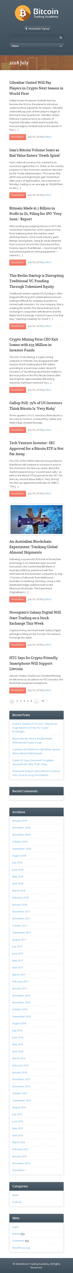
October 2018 (19, 841)
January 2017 (19, 988)
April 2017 (17, 967)
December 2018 (21, 827)
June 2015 (17, 1121)
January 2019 (19, 820)
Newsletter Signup (39, 28)
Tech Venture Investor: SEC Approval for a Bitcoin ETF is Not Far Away (36, 448)
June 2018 (17, 869)
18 (42, 701)
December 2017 (21, 911)
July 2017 (17, 946)
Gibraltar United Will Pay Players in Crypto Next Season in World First (36, 88)
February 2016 (20, 1065)
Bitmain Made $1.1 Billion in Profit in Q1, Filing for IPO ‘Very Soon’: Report (35, 214)
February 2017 (20, 981)
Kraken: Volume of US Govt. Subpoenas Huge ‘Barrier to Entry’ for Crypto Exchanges (34, 727)
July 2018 (17, 862)
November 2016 (21, 1002)
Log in (15, 1226)
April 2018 (17, 883)
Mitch (48, 136)
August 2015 (19, 1107)
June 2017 (17, 953)
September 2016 (21, 1016)
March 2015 (18, 1142)
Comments (20, 1240)
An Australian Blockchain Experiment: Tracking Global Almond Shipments (33, 547)
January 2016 (19, 1072)
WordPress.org (20, 1247)
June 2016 (17, 1037)
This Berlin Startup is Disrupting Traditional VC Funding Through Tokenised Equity (36, 281)
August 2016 (19, 1023)
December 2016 (21, 995)
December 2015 (21, 1079)
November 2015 (21, 1086)
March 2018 (18, 890)
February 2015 (20, 1149)
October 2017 (19, 925)
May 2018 (17, 876)
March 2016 (18, 1058)
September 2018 (21, 848)
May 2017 (17, 960)
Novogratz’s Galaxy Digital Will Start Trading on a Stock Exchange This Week (35, 618)
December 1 (19, 1170)
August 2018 (19, 855)
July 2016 (17, 1030)
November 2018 (21, 834)
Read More (17, 136)
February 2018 (20, 897)
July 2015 (17, 1114)
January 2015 (19, 1156)
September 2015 (21, 1100)
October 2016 (19, 1009)
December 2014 (21, 1163)
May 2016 (17, 1044)
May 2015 (17, 1128)
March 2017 (18, 974)
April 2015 (17, 1135)
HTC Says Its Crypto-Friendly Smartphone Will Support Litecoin (33, 663)
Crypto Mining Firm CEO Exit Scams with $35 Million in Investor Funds (33, 345)
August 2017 (19, 939)
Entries (18, 1233)
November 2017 (21, 918)
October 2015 (19, 1093)
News (15, 1195)
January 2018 (19, 904)
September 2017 (21, 932)
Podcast (17, 1202)
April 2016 (17, 1051)
